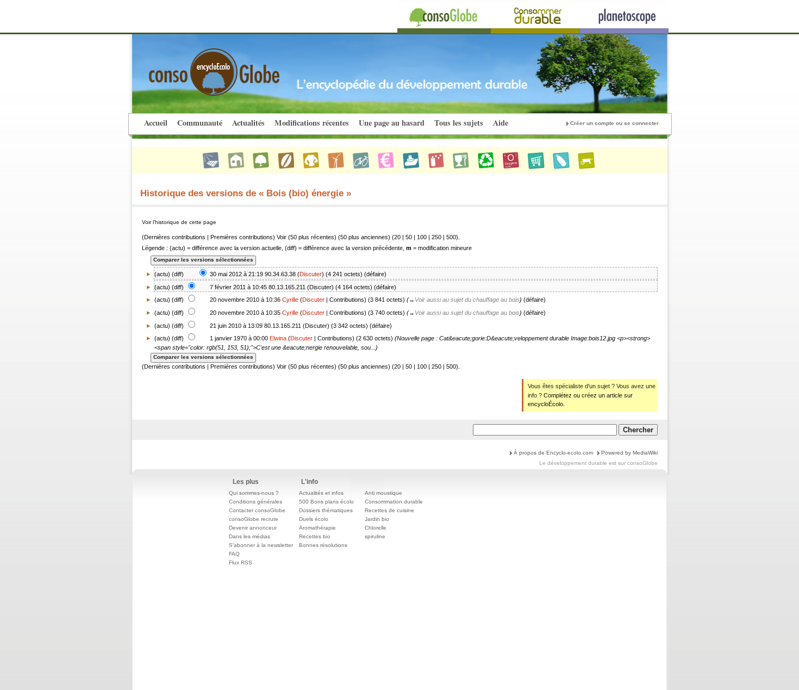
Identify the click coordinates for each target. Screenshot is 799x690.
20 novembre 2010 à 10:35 (245, 312)
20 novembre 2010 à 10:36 (245, 299)
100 (422, 237)
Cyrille (290, 299)
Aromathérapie (317, 528)
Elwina (278, 338)
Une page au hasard (392, 122)
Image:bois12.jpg (593, 338)
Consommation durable (394, 502)
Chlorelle (375, 528)
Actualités (248, 122)
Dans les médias (249, 536)
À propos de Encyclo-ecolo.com (553, 453)
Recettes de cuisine (389, 510)
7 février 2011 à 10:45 (238, 287)
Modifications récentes (311, 122)
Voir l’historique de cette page (179, 222)
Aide (500, 122)
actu (162, 287)
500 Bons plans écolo (326, 502)
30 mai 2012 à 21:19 (236, 274)
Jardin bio (377, 519)
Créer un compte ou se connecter (614, 123)
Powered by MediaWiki (629, 453)
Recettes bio (314, 536)
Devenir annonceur (253, 528)
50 (408, 237)
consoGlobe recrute (253, 519)
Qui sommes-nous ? (254, 493)
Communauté (199, 122)
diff (178, 274)
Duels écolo (313, 519)
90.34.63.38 (280, 274)
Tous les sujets (458, 122)
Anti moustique (383, 493)
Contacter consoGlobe (257, 510)
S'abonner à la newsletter (261, 545)
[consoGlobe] (189, 65)
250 (436, 237)
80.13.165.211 (287, 287)
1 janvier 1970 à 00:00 (239, 338)
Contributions (346, 299)
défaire (375, 274)
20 (397, 237)
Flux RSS (240, 562)
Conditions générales (255, 502)
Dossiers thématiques (326, 510)
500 (451, 237)
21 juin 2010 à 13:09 (236, 325)
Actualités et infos (321, 493)
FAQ (234, 554)
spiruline (375, 536)
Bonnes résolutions (323, 545)
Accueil (155, 122)
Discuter (310, 274)
